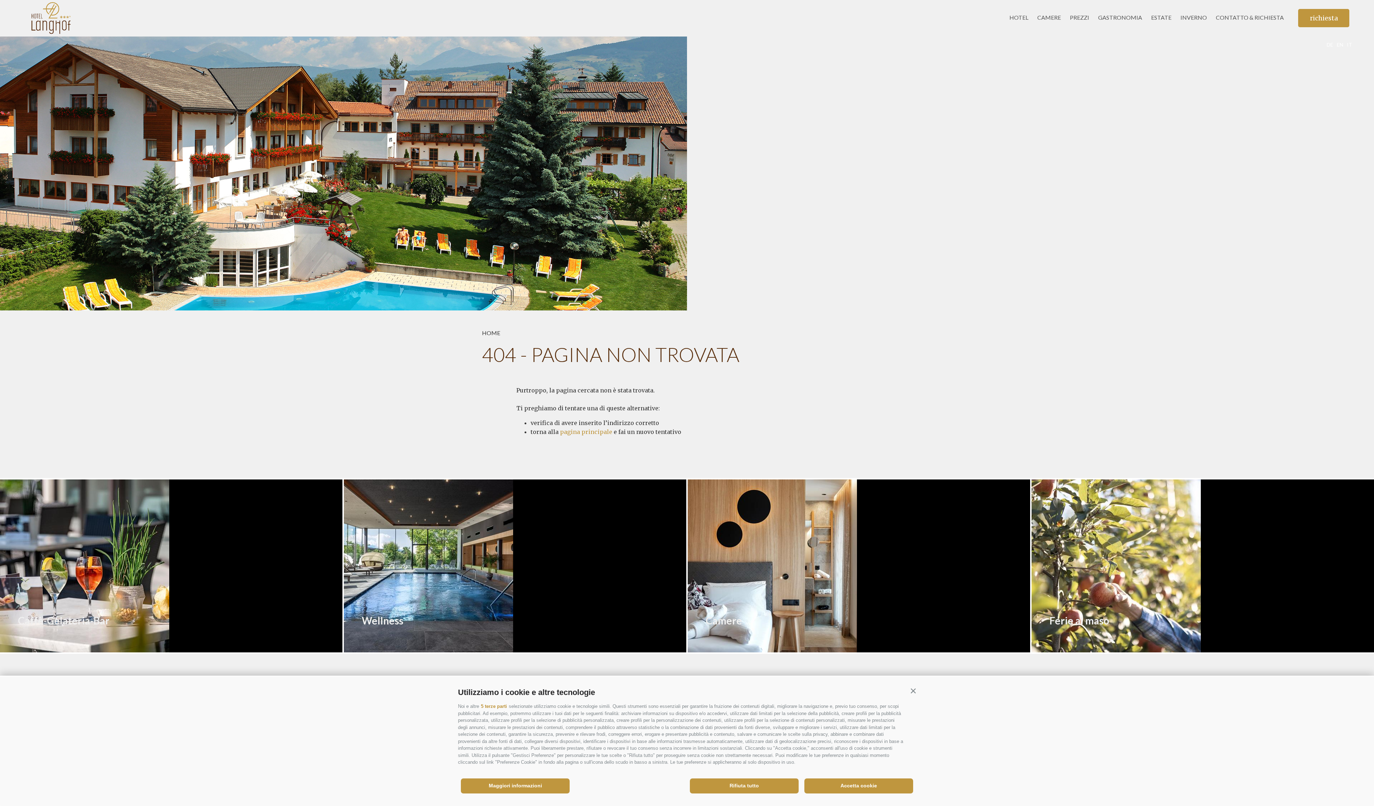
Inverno (1193, 17)
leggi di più (47, 645)
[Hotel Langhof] (70, 18)
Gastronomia (1120, 17)
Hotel (1018, 17)
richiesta (1324, 18)
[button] (913, 691)
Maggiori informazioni (515, 785)
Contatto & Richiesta (1250, 17)
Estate (1161, 17)
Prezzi (1079, 17)
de (1330, 45)
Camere (1049, 17)
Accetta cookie (859, 785)
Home (491, 332)
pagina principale (586, 431)
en (1340, 45)
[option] (687, 173)
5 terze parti (494, 706)
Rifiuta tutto (744, 785)
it (1349, 45)
